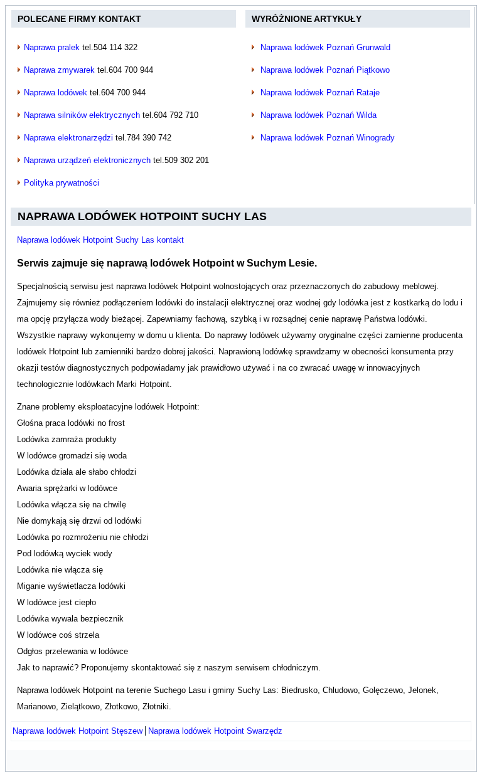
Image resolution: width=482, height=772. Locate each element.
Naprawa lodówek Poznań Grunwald (325, 47)
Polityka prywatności (61, 183)
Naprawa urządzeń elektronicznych (87, 160)
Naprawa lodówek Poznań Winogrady (327, 137)
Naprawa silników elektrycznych (82, 115)
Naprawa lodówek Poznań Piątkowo (325, 70)
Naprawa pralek (52, 47)
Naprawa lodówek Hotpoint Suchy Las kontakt (100, 240)
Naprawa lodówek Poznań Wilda (318, 115)
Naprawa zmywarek (59, 70)
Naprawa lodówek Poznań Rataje (320, 92)
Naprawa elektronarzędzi (68, 137)
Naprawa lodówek (55, 92)
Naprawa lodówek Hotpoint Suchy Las (142, 216)
